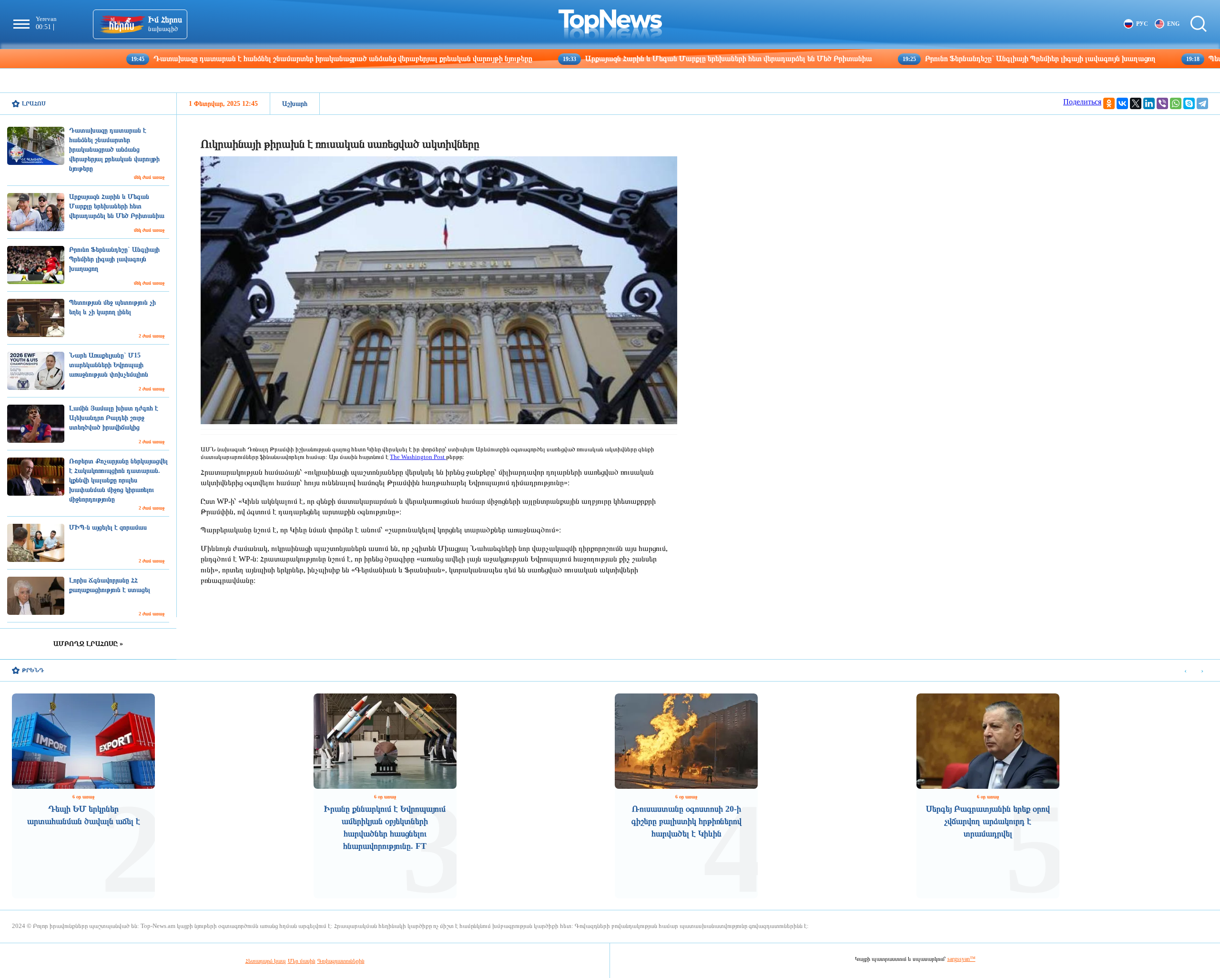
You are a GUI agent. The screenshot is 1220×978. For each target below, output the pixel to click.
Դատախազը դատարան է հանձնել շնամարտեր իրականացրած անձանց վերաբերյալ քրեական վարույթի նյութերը (267, 58)
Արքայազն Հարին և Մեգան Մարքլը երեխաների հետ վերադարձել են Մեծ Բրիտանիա (653, 58)
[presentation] (1185, 671)
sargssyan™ (961, 959)
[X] (1135, 103)
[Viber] (1162, 103)
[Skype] (1189, 103)
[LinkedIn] (1149, 103)
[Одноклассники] (1109, 103)
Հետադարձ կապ (265, 961)
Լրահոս (34, 103)
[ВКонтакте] (1122, 103)
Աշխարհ (294, 103)
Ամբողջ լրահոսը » (88, 643)
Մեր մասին (301, 961)
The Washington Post (418, 456)
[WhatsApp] (1175, 103)
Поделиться (1082, 102)
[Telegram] (1202, 103)
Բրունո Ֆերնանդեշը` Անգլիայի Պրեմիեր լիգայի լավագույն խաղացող (964, 58)
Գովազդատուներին (341, 961)
